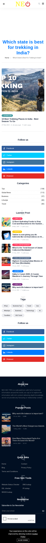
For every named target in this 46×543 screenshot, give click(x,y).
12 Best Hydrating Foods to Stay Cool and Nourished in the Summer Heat (27, 224)
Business (5, 196)
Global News (6, 193)
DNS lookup (27, 485)
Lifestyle (5, 200)
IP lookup (26, 488)
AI (40, 310)
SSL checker (6, 488)
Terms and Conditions (10, 471)
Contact (24, 464)
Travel (4, 204)
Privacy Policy (26, 468)
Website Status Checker (10, 485)
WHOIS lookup (7, 492)
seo (37, 306)
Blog (3, 468)
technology (30, 310)
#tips (6, 306)
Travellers (7, 315)
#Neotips (7, 310)
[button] (4, 4)
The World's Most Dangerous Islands (28, 426)
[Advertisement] (23, 26)
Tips (3, 189)
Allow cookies (23, 540)
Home (7, 58)
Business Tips (17, 306)
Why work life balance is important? (27, 287)
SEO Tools (18, 315)
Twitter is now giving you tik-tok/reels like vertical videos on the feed (27, 237)
